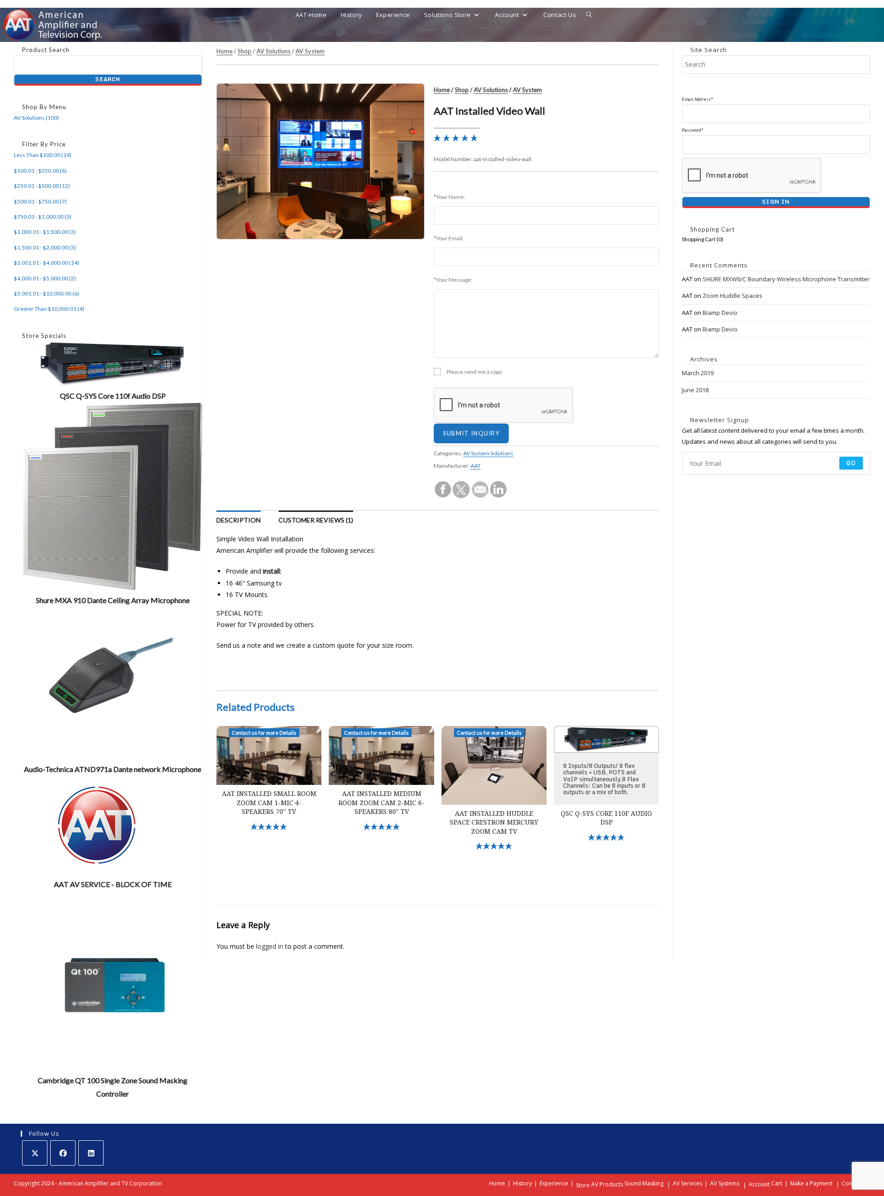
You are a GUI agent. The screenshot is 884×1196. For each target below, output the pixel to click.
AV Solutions (273, 51)
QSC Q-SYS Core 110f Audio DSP (113, 395)
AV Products (607, 1184)
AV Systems (724, 1183)
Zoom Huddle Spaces (732, 295)
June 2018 (695, 390)
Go (851, 463)
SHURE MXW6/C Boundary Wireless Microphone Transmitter (786, 279)
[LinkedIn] (91, 1153)
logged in (269, 946)
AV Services (687, 1183)
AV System (310, 51)
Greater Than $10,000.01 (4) (49, 308)
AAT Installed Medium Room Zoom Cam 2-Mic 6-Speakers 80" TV (381, 802)
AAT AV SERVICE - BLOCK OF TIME (113, 884)
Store (583, 1185)
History (522, 1183)
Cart (776, 1183)
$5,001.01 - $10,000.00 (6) (46, 293)
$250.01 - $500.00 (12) (42, 185)
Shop (244, 51)
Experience (554, 1183)
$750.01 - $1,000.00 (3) (42, 216)
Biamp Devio (720, 312)
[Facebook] (63, 1153)
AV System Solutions (488, 453)
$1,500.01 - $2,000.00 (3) (45, 247)
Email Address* (697, 99)
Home (224, 51)
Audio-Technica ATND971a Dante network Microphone (112, 769)
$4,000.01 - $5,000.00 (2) (45, 278)
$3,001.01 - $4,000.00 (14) (46, 262)
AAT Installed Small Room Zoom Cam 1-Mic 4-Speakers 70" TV (269, 802)
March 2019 (698, 373)
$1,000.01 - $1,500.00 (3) (45, 231)
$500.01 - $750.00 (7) (40, 201)
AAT (476, 465)
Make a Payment (811, 1183)
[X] (34, 1153)
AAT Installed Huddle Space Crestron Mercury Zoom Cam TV (494, 822)
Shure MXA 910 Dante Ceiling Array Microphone (113, 600)
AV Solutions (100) (36, 117)
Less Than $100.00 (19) (42, 154)
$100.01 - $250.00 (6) (40, 170)
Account (759, 1184)
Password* (693, 130)
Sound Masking (643, 1183)
